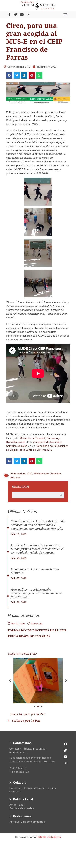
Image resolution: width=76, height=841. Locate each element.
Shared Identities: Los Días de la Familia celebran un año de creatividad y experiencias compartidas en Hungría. (38, 525)
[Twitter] (16, 14)
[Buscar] (61, 495)
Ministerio (25, 438)
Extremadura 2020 (21, 473)
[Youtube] (22, 14)
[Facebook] (65, 744)
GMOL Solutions (49, 837)
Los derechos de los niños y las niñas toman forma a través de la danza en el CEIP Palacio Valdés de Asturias (37, 549)
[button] (65, 14)
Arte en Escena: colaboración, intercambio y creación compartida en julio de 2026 (37, 593)
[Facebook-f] (9, 14)
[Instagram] (28, 14)
